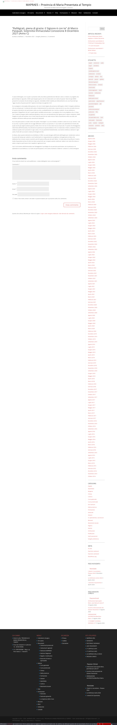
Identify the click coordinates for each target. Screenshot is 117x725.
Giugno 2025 (91, 165)
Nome (14, 184)
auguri (90, 65)
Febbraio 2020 (92, 331)
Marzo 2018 (91, 381)
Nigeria (90, 525)
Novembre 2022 (92, 244)
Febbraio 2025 (92, 175)
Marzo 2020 (91, 328)
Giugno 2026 (91, 141)
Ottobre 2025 (92, 157)
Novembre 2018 (92, 368)
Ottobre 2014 (92, 476)
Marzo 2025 (91, 173)
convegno (91, 76)
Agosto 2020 (91, 315)
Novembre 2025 (92, 154)
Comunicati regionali (46, 648)
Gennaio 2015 (92, 468)
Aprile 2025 (91, 170)
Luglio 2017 (91, 402)
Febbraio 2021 (92, 299)
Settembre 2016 (92, 429)
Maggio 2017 (91, 408)
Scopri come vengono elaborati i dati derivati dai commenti (57, 213)
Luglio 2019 (91, 347)
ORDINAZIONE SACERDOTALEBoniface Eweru (94, 616)
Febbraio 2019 (92, 360)
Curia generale (92, 499)
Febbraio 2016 (92, 447)
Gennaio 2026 (92, 149)
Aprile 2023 (91, 231)
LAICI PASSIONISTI (92, 646)
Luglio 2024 (91, 191)
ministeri (100, 84)
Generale (90, 512)
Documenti (39, 13)
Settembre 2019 (92, 342)
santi (102, 117)
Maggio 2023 (91, 228)
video (102, 125)
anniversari (96, 63)
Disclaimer (65, 643)
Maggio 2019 (91, 352)
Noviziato (93, 569)
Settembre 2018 (92, 371)
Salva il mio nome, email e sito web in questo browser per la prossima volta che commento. (40, 198)
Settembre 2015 (92, 452)
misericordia (92, 87)
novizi (100, 90)
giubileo (102, 79)
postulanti (91, 106)
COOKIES (10, 724)
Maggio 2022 (91, 260)
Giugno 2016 (91, 437)
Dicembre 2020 (92, 305)
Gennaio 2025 (92, 178)
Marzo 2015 (91, 463)
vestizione (91, 125)
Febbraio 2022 (92, 268)
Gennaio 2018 (92, 386)
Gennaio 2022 (92, 270)
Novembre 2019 (92, 336)
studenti (95, 123)
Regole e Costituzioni (46, 656)
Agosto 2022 (91, 252)
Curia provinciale (93, 502)
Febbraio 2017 (92, 415)
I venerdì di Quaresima (94, 582)
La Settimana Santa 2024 (95, 578)
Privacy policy (106, 724)
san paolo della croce (94, 117)
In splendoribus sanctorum (96, 518)
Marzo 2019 (91, 357)
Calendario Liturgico (19, 13)
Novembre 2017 (92, 392)
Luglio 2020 (91, 318)
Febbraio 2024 (92, 204)
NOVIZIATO (90, 641)
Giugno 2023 (91, 225)
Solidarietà (87, 13)
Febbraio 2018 (92, 384)
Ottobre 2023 (92, 215)
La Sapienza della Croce (47, 699)
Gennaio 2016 (92, 450)
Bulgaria (90, 491)
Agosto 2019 (91, 344)
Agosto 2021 (91, 284)
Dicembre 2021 (92, 273)
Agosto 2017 (91, 400)
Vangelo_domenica (41, 36)
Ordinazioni (91, 95)
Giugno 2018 (91, 373)
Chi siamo (30, 13)
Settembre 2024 (92, 186)
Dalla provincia (92, 507)
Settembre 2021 (92, 281)
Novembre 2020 (92, 307)
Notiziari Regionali (45, 653)
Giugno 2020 (91, 320)
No (101, 724)
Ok (98, 724)
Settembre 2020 (92, 312)
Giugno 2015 (91, 460)
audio (102, 63)
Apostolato (91, 488)
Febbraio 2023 (92, 236)
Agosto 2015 (91, 455)
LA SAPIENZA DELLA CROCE (94, 654)
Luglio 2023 (91, 223)
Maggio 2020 (91, 323)
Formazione (64, 13)
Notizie (49, 13)
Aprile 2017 (91, 410)
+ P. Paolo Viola (92, 53)
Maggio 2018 (91, 376)
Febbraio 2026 (92, 146)
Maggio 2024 (91, 196)
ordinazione (97, 93)
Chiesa (90, 494)
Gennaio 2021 (92, 302)
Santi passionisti (92, 536)
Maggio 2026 (91, 144)
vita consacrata (92, 128)
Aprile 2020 (91, 326)
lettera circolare (92, 84)
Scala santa (99, 120)
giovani (96, 79)
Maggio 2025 (91, 167)
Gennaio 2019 (92, 363)
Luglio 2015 (91, 458)
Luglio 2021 (91, 286)
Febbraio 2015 (92, 466)
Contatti (95, 13)
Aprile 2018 (91, 378)
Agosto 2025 (91, 159)
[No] (111, 724)
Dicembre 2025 (92, 152)
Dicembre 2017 (92, 389)
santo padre (91, 120)
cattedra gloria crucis (94, 71)
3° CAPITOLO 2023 (92, 651)
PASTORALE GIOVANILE (93, 643)
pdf (100, 104)
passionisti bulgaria (93, 104)
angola (90, 63)
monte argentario (93, 90)
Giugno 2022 (91, 257)
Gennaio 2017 (92, 418)
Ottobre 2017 (92, 394)
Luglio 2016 (91, 434)
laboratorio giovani (93, 82)
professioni (91, 112)
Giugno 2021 (91, 289)
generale (91, 79)
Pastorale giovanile (45, 696)
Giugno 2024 (91, 194)
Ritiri (80, 13)
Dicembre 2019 (92, 334)
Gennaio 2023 (92, 239)
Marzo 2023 (91, 233)
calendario (96, 65)
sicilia (90, 123)
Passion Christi (92, 664)
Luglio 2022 (91, 254)
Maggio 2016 (91, 439)
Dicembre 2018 (92, 365)
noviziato (91, 93)
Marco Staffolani (18, 36)
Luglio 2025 (91, 162)
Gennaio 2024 (92, 207)
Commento (16, 164)
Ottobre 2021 (92, 278)
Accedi (90, 548)
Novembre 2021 (92, 276)
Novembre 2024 (92, 183)
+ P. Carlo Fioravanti (93, 46)
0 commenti (51, 36)
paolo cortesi (92, 101)
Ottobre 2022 (92, 247)
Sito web (14, 194)
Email (14, 189)
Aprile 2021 (91, 294)
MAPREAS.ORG (91, 638)
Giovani (90, 515)
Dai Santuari (91, 504)
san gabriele (92, 114)
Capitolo (91, 68)
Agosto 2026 (91, 138)
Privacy (64, 638)
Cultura (90, 496)
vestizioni (97, 125)
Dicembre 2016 (92, 421)
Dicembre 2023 (92, 210)
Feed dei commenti (93, 554)
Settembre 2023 (92, 218)
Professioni (91, 533)
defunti (96, 76)
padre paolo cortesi (93, 98)
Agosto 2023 (91, 220)
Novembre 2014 (92, 473)
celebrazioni (92, 74)
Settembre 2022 (92, 249)
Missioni (74, 13)
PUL (97, 112)
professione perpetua (94, 109)
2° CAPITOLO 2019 (92, 648)
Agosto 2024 (91, 189)
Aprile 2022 (91, 262)
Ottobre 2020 (92, 310)
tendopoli (101, 123)
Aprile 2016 (91, 442)
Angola (90, 486)
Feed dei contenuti (93, 551)
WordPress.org (92, 556)
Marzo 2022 (91, 265)
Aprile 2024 (91, 199)
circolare (98, 74)
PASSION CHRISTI (91, 656)
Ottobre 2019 (92, 339)
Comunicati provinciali (46, 645)
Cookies (64, 641)
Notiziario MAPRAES (46, 650)
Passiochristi (94, 598)
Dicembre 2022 (92, 241)
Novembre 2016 (92, 423)
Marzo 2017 (91, 413)
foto (101, 76)
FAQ (56, 13)
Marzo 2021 (91, 297)
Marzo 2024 (91, 202)
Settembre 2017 (92, 397)
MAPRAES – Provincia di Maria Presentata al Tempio (58, 5)
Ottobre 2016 (92, 426)
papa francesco (100, 101)
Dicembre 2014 (92, 471)
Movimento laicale (93, 523)
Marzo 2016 (91, 444)
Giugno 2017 (91, 405)
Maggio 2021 (91, 291)
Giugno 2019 (91, 350)
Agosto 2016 (91, 431)
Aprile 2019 (91, 355)
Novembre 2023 (92, 212)
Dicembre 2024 (92, 181)
